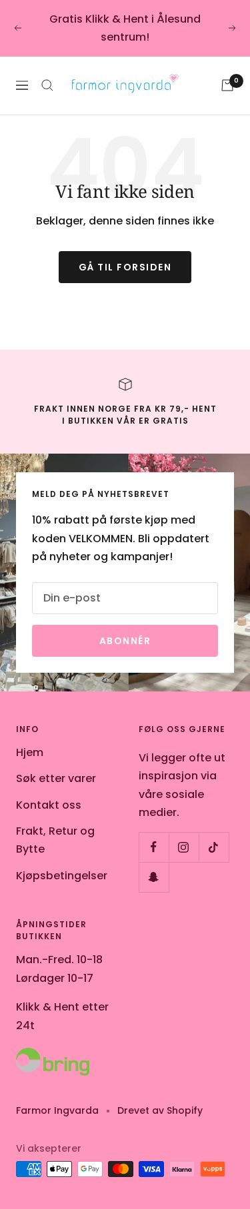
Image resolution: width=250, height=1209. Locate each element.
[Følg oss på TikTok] (214, 847)
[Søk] (47, 85)
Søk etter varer (56, 778)
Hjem (29, 752)
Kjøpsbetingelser (61, 875)
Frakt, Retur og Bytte (55, 840)
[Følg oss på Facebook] (154, 847)
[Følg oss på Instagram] (184, 847)
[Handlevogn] (227, 85)
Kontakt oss (48, 805)
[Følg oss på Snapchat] (154, 877)
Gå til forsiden (125, 267)
